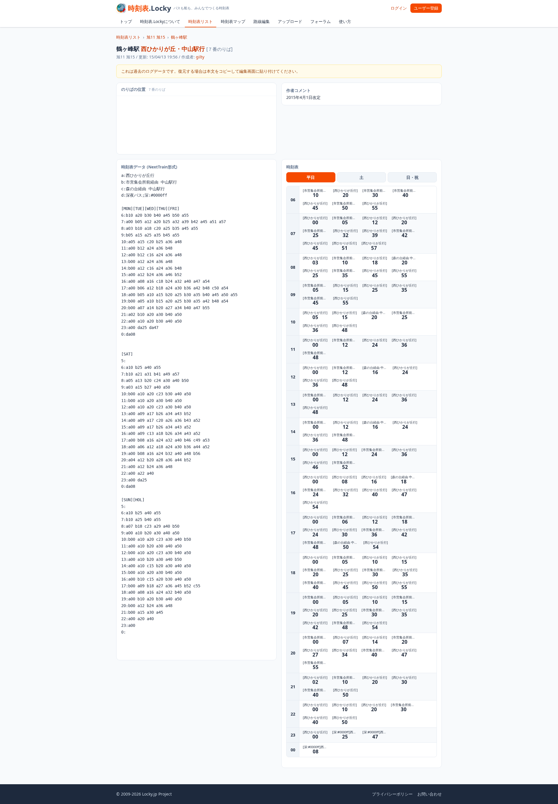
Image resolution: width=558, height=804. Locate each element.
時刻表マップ (233, 21)
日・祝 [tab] (412, 177)
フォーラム (320, 21)
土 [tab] (362, 177)
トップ (126, 21)
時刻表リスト (200, 21)
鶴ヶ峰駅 (179, 37)
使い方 (345, 21)
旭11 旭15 (155, 37)
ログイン (399, 8)
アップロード (290, 21)
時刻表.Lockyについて (160, 21)
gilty (200, 57)
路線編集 (261, 21)
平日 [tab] (311, 177)
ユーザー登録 (426, 8)
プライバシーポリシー (392, 794)
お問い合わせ (429, 794)
